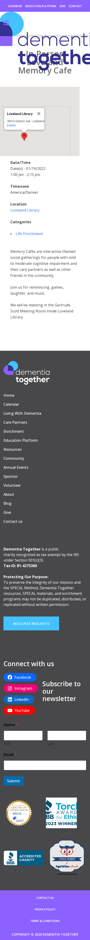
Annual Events (15, 467)
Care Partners (15, 422)
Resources (12, 449)
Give (62, 6)
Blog (7, 503)
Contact (75, 6)
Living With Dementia (22, 413)
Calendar (15, 6)
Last (50, 744)
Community (13, 458)
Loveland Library (24, 210)
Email (10, 755)
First (7, 744)
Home (8, 395)
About (8, 494)
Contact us (13, 521)
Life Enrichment (29, 233)
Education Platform (40, 6)
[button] (24, 136)
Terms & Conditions (45, 921)
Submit (13, 780)
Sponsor (10, 476)
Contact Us (45, 898)
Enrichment (13, 431)
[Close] (38, 113)
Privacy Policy (45, 909)
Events (11, 125)
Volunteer (12, 485)
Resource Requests (31, 623)
